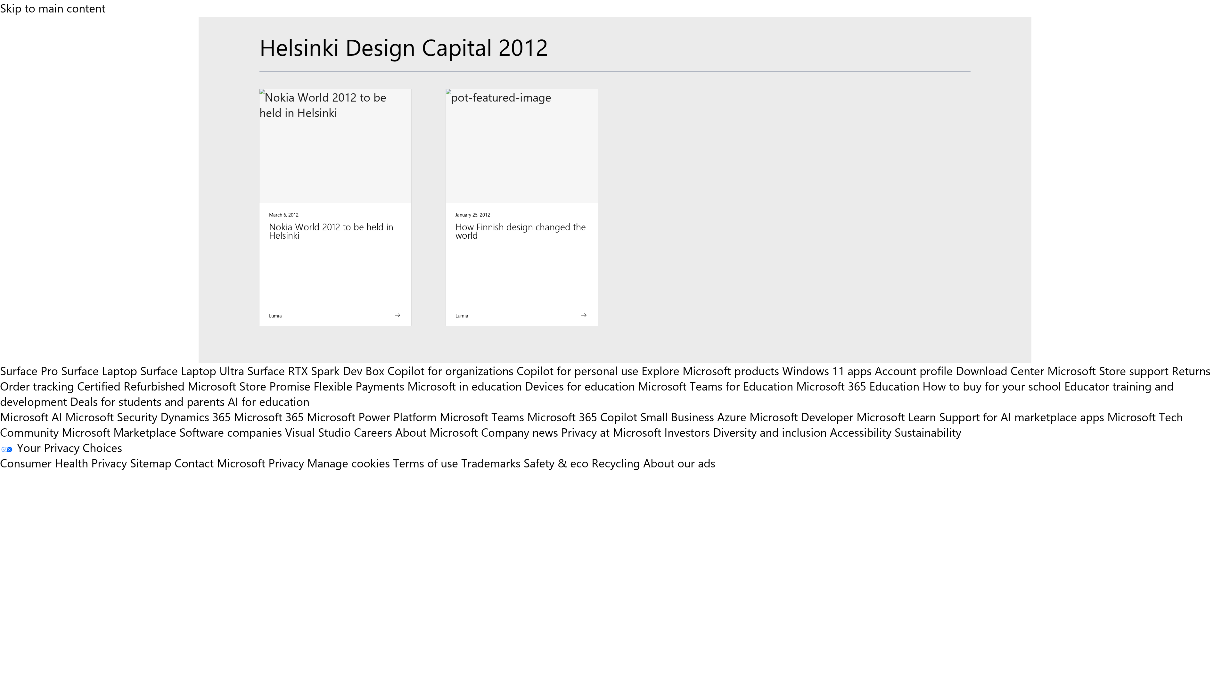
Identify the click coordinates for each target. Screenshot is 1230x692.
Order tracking (37, 385)
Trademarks (491, 462)
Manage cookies (348, 462)
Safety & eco (556, 462)
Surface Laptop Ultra (192, 370)
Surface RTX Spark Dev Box (315, 370)
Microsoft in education (464, 385)
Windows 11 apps (827, 370)
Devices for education (580, 385)
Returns (1191, 370)
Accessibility (860, 432)
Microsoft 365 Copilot (582, 416)
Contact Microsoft (220, 462)
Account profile (914, 370)
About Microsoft (436, 432)
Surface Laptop (99, 370)
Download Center (1000, 370)
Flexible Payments (359, 385)
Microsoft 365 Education (857, 385)
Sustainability (928, 432)
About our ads (679, 462)
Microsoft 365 (269, 416)
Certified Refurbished (130, 385)
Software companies (230, 432)
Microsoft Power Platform (372, 416)
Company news (519, 432)
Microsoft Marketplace (119, 432)
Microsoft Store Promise (249, 385)
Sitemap (150, 462)
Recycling (616, 462)
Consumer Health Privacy (63, 462)
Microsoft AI (31, 416)
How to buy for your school (991, 385)
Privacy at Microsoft (611, 432)
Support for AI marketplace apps (1021, 416)
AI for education (268, 401)
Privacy (287, 462)
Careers (373, 432)
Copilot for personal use (577, 370)
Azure (731, 416)
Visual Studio (318, 432)
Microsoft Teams (482, 416)
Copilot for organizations (450, 370)
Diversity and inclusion (770, 432)
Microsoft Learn (896, 416)
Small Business (677, 416)
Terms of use (425, 462)
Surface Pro (29, 370)
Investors (687, 432)
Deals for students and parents (147, 401)
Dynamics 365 (195, 416)
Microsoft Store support (1107, 370)
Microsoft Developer (801, 416)
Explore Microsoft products (710, 370)
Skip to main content (52, 7)
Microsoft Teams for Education (715, 385)
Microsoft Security (111, 416)
